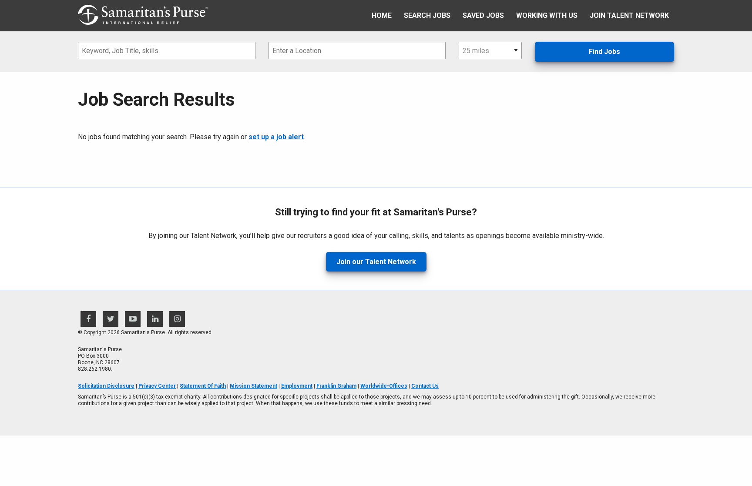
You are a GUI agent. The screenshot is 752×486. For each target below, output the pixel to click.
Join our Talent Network (376, 262)
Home (382, 15)
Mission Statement (253, 386)
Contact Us (425, 386)
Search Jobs (427, 15)
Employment (296, 386)
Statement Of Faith (203, 386)
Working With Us (546, 15)
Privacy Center (157, 386)
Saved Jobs (483, 15)
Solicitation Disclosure (106, 386)
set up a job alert (276, 137)
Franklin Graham (336, 386)
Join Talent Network (629, 15)
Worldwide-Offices (383, 386)
